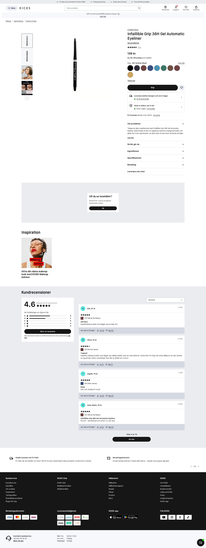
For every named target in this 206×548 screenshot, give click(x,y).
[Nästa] (27, 98)
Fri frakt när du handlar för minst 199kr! (72, 2)
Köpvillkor (9, 486)
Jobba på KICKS (166, 492)
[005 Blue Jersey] (150, 68)
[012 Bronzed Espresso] (170, 68)
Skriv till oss (18, 541)
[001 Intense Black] (130, 68)
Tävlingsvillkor (11, 495)
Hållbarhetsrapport (116, 486)
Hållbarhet (113, 483)
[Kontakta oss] (200, 542)
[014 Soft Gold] (130, 75)
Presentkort (10, 492)
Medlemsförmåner (64, 486)
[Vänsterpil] (191, 466)
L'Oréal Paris (132, 29)
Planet (111, 492)
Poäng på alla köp (99, 2)
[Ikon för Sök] (139, 8)
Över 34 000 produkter (141, 2)
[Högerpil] (198, 466)
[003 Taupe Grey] (137, 68)
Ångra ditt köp (11, 501)
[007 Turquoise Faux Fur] (157, 68)
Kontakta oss (11, 483)
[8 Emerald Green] (164, 68)
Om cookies (10, 489)
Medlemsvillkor (63, 489)
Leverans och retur (136, 171)
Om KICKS (164, 483)
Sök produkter (72, 8)
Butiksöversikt (166, 489)
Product (112, 495)
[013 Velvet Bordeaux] (177, 68)
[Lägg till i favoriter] (182, 87)
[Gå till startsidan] (25, 8)
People (111, 489)
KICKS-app (164, 501)
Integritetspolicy (166, 498)
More (111, 498)
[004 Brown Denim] (144, 68)
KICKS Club (61, 483)
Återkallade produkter (14, 498)
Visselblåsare (165, 486)
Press (162, 495)
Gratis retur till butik (119, 2)
